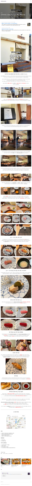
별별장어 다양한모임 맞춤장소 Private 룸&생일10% (9, 23)
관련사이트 (2, 481)
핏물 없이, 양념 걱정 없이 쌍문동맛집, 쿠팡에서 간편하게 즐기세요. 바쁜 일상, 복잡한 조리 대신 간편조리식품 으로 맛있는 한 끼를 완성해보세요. (16, 30)
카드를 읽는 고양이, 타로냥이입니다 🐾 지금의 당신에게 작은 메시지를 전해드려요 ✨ (12, 474)
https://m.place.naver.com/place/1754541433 (8, 22)
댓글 (1, 469)
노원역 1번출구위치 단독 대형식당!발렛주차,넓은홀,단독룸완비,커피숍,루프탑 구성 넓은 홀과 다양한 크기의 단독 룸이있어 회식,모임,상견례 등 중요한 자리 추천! (13, 25)
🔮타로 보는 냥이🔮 (3, 1)
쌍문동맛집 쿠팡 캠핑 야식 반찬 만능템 (7, 29)
